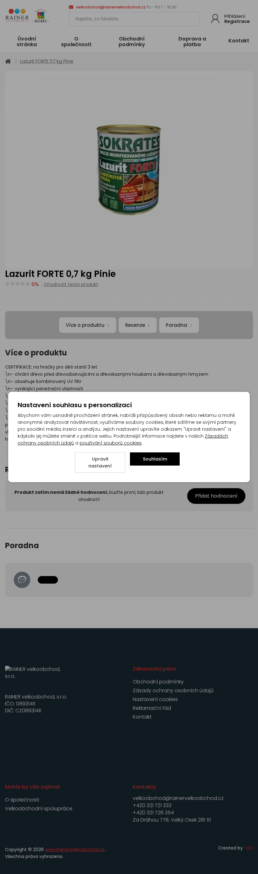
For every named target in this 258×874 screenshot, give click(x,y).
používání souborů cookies (111, 443)
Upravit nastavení (100, 462)
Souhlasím (155, 459)
